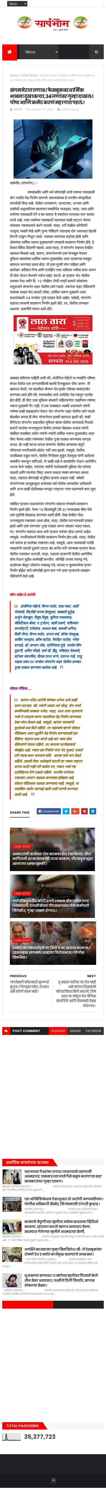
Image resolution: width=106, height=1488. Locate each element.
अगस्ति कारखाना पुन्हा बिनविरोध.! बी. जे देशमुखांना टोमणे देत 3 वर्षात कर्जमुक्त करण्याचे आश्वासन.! (63, 1252)
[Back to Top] (53, 1480)
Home (14, 75)
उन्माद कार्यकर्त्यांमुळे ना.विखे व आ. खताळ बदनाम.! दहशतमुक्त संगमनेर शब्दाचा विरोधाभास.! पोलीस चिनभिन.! (51, 952)
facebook (93, 1031)
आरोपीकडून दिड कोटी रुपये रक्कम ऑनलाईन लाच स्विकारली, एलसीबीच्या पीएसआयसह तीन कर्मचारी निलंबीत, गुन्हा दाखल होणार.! (50, 905)
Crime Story (29, 75)
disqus (75, 1031)
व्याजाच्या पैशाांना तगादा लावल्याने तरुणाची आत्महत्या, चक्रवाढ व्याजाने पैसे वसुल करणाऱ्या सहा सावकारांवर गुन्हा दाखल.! (63, 1176)
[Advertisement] (53, 1095)
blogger (58, 1031)
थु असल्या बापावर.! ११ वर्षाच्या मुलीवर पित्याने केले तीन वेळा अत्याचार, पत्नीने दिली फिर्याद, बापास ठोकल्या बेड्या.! (61, 1280)
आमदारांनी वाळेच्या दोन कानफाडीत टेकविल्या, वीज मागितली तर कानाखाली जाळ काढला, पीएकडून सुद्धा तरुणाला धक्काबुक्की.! (52, 859)
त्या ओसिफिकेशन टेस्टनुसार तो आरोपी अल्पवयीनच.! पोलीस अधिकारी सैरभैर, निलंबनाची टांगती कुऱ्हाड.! (63, 1201)
